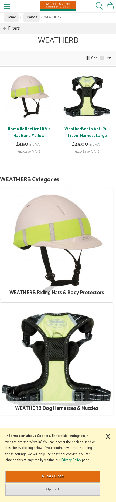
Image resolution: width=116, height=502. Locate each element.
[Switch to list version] (102, 58)
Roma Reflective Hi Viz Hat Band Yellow (29, 132)
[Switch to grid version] (88, 58)
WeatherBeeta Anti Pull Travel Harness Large (87, 132)
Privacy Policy (71, 460)
